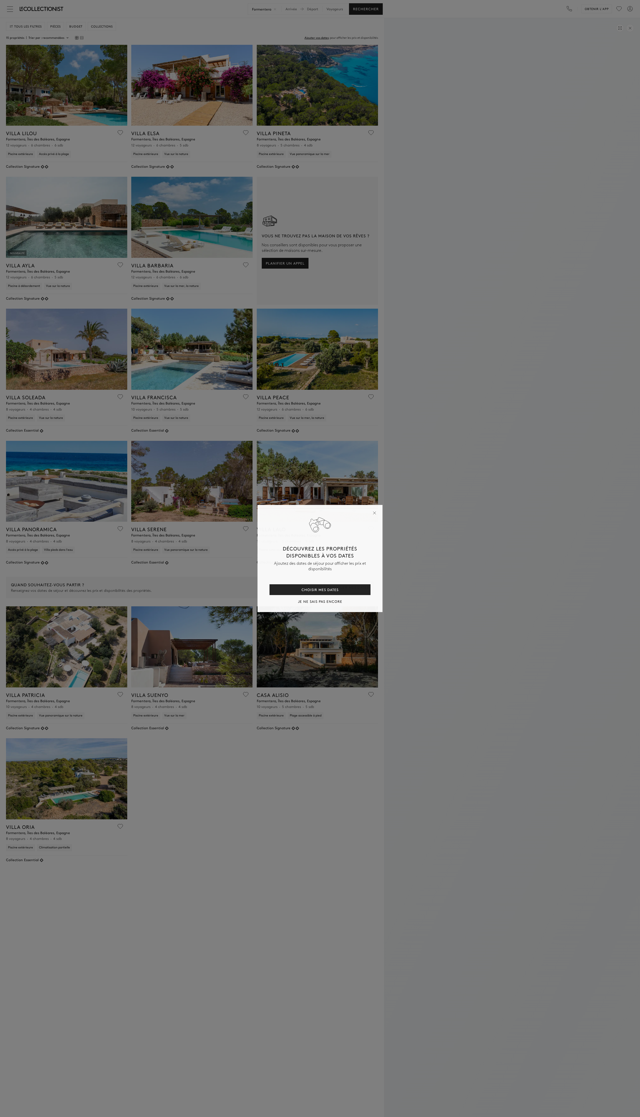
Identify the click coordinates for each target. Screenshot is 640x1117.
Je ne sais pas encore (320, 601)
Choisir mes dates (320, 589)
